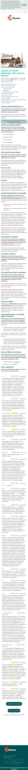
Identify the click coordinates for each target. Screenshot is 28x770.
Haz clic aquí (9, 7)
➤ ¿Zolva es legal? (5, 98)
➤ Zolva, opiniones (5, 102)
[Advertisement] (14, 35)
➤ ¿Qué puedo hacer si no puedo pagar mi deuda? (13, 99)
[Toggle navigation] (25, 11)
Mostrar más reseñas (14, 704)
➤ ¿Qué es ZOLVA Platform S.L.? (9, 84)
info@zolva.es (16, 361)
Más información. (4, 7)
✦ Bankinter (6, 90)
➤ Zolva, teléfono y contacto (8, 101)
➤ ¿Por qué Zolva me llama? (8, 87)
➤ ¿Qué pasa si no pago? (7, 93)
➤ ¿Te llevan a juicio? (6, 95)
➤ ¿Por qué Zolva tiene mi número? (9, 96)
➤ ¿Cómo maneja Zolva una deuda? (10, 91)
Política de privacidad (7, 757)
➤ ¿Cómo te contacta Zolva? (8, 85)
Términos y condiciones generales (10, 755)
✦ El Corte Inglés (7, 88)
